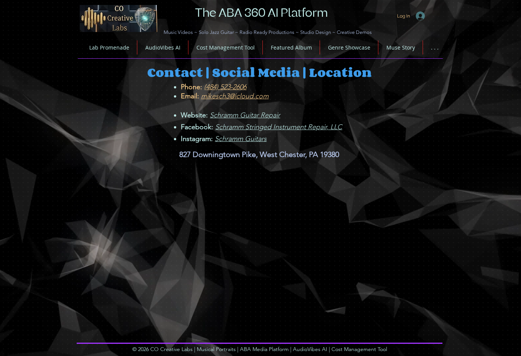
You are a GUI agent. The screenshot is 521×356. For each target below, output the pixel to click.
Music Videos (178, 32)
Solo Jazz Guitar (216, 32)
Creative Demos (354, 32)
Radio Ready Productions (267, 32)
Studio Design (315, 32)
